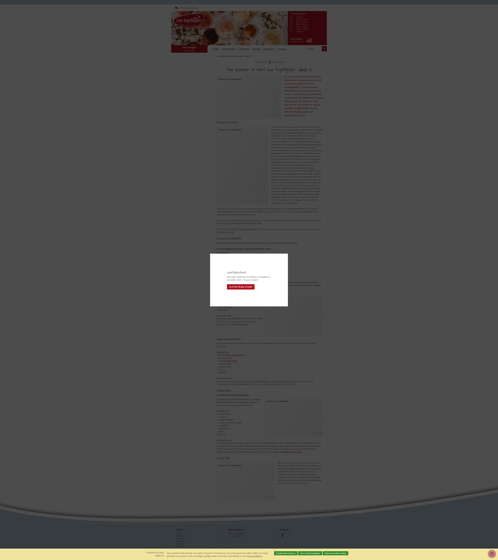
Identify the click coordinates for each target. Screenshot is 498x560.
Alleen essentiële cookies (335, 553)
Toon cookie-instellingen (310, 553)
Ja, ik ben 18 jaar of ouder (240, 287)
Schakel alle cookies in (285, 553)
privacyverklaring (254, 556)
